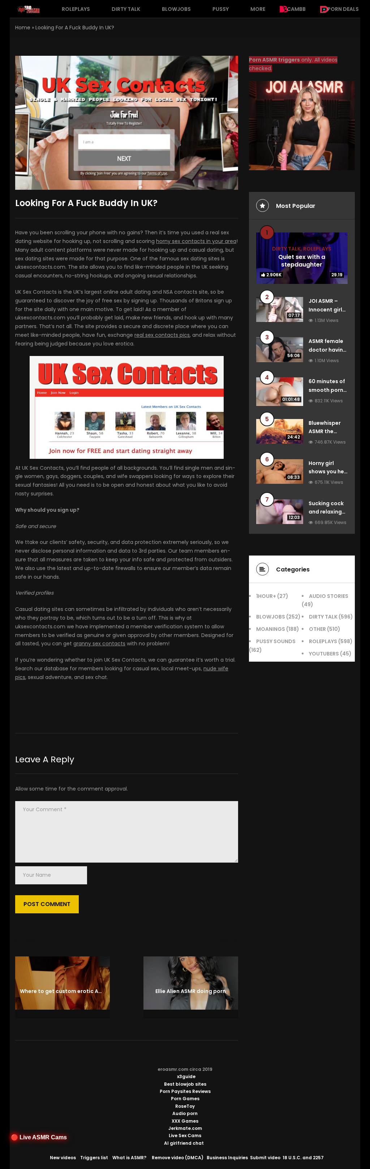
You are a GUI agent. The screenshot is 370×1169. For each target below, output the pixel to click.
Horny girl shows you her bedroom (327, 472)
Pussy (220, 9)
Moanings (270, 629)
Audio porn (185, 1113)
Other (317, 629)
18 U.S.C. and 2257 (303, 1158)
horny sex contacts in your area (196, 241)
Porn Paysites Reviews (185, 1091)
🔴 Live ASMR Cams (39, 1137)
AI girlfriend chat (184, 1143)
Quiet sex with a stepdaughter (301, 261)
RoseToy (185, 1106)
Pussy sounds (276, 641)
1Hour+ (266, 596)
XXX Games (185, 1121)
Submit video (265, 1158)
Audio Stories (328, 596)
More (257, 9)
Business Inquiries (227, 1158)
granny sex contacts (99, 643)
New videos (63, 1158)
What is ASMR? (129, 1158)
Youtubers (324, 653)
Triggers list (94, 1158)
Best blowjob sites (185, 1084)
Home (22, 27)
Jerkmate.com (185, 1128)
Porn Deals (343, 9)
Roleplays (76, 9)
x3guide (186, 1076)
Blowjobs (176, 9)
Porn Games (185, 1098)
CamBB (296, 9)
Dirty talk (126, 9)
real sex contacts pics (162, 335)
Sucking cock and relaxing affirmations (326, 512)
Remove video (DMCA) (177, 1158)
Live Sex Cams (185, 1135)
